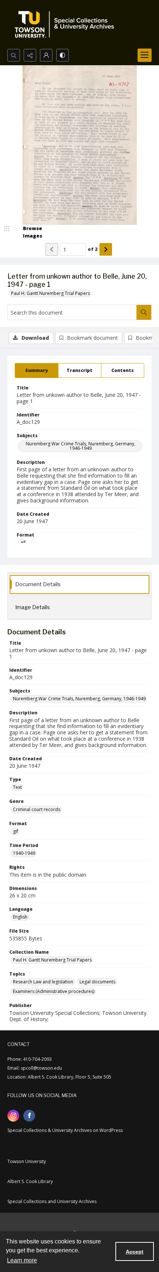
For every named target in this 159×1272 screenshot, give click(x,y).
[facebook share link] (29, 1116)
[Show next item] (105, 249)
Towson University (26, 1161)
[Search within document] (143, 312)
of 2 (93, 249)
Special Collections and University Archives (52, 1201)
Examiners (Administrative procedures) (53, 991)
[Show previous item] (51, 249)
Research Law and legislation (43, 982)
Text (17, 787)
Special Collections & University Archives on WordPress (65, 1130)
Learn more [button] (22, 1260)
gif (15, 831)
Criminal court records (36, 809)
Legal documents (97, 982)
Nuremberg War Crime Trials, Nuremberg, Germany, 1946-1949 (80, 446)
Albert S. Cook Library (30, 1181)
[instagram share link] (13, 1116)
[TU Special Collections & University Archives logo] (66, 24)
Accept (134, 1252)
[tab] (36, 370)
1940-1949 (24, 853)
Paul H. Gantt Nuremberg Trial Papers (50, 293)
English (20, 917)
